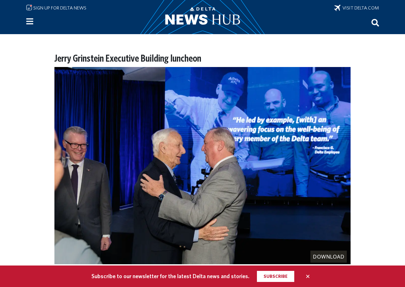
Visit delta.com (359, 8)
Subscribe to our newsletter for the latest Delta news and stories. (170, 276)
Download (328, 256)
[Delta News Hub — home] (202, 17)
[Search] (375, 22)
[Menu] (30, 21)
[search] (375, 22)
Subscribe (276, 276)
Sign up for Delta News (59, 8)
